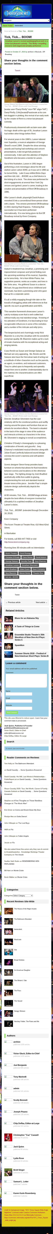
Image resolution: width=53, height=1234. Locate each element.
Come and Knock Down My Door (28, 810)
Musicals (38, 52)
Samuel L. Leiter (20, 1182)
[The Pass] (8, 995)
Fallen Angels (23, 836)
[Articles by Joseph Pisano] (8, 1117)
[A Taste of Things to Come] (8, 629)
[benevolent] (8, 933)
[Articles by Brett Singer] (8, 1175)
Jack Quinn (18, 1147)
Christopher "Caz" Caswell (25, 1135)
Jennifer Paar (26, 561)
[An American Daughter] (8, 974)
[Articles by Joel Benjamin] (8, 1070)
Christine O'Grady (12, 557)
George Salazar (12, 561)
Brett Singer (19, 1170)
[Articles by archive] (8, 1047)
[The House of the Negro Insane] (8, 913)
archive (30, 52)
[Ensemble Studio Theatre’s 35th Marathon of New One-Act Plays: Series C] (8, 638)
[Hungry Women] (8, 1015)
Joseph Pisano (20, 1112)
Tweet (17, 70)
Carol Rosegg (25, 553)
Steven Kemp (24, 573)
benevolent (19, 25)
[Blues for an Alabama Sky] (8, 621)
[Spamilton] (8, 648)
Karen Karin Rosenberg (24, 1193)
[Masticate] (8, 943)
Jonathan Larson (12, 565)
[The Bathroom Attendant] (8, 923)
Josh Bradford (11, 569)
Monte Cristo (19, 870)
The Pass (17, 991)
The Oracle (19, 855)
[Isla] (8, 954)
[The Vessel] (8, 1005)
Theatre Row (38, 573)
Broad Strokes (19, 960)
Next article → (41, 602)
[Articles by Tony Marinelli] (8, 1082)
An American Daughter (22, 970)
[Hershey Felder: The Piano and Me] (8, 1025)
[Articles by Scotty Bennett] (8, 1105)
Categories (8, 896)
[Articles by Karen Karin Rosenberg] (8, 1198)
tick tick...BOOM (12, 577)
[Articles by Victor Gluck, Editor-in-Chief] (8, 1058)
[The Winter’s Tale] (8, 984)
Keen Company (39, 569)
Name (8, 691)
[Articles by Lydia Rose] (8, 1163)
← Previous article (13, 602)
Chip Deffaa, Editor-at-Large (26, 1123)
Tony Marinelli (19, 1077)
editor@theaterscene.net (14, 733)
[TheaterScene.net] (26, 11)
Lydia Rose (18, 1158)
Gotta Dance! (22, 816)
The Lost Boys (23, 823)
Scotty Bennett (20, 1100)
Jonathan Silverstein (30, 565)
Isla (15, 950)
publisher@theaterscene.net (16, 728)
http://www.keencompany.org (16, 542)
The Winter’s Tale (20, 980)
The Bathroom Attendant (24, 763)
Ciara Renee (28, 557)
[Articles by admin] (8, 1093)
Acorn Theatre (11, 553)
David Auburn (41, 557)
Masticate (17, 939)
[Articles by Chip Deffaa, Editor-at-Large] (8, 1128)
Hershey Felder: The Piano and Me (26, 1021)
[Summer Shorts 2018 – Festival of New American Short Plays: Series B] (8, 656)
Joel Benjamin (20, 1065)
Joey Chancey (40, 561)
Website (9, 705)
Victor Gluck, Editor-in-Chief (26, 1053)
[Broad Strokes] (8, 964)
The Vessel (18, 1001)
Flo (12, 830)
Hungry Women (19, 1011)
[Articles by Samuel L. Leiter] (8, 1186)
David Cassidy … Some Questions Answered (24, 770)
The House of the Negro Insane (25, 909)
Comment (9, 673)
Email (8, 698)
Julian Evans (25, 569)
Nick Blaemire (11, 573)
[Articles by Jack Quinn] (8, 1151)
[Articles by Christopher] (8, 1140)
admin (16, 1088)
